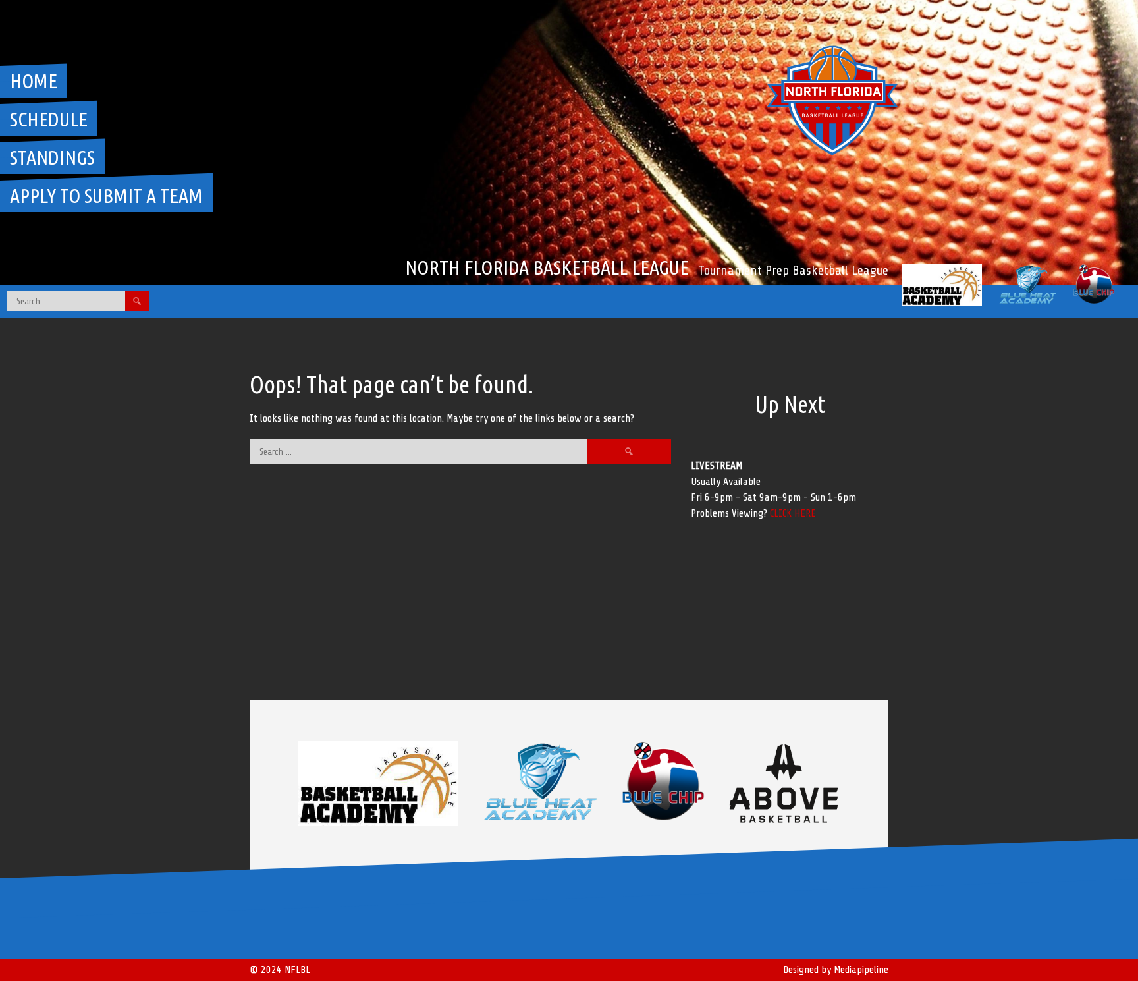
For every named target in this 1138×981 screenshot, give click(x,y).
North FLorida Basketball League (547, 267)
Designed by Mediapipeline (835, 970)
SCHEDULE (49, 119)
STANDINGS (52, 157)
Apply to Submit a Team (106, 195)
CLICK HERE (793, 513)
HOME (33, 81)
